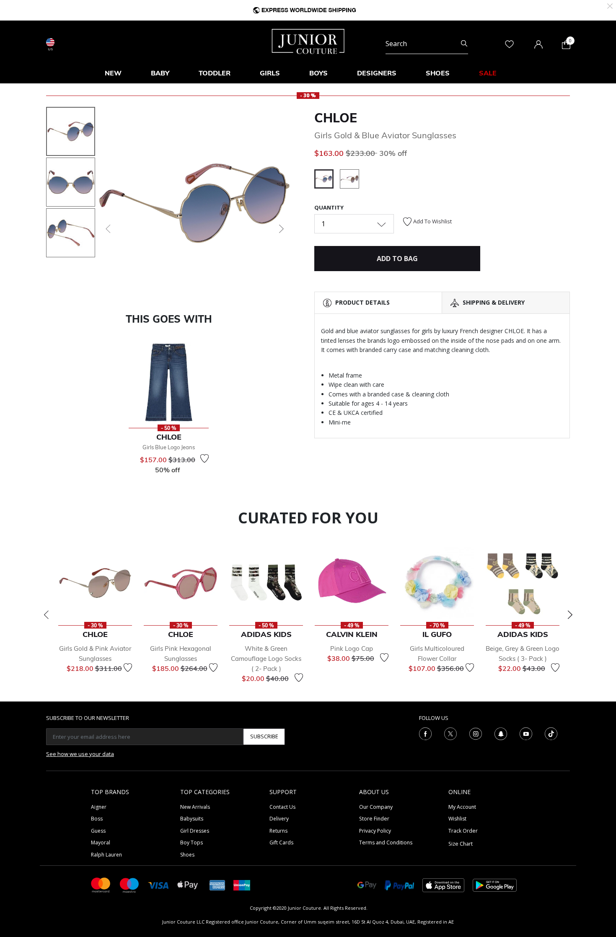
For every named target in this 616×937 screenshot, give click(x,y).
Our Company (376, 806)
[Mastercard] (101, 884)
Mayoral (100, 842)
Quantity (329, 207)
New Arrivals (195, 806)
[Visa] (158, 885)
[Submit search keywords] (464, 43)
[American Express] (217, 884)
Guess (98, 830)
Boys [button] (318, 73)
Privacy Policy (375, 830)
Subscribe (264, 736)
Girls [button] (270, 73)
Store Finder (374, 818)
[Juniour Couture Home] (308, 40)
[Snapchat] (500, 733)
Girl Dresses (194, 830)
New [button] (113, 73)
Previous (46, 614)
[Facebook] (425, 733)
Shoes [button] (438, 73)
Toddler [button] (214, 73)
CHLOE (335, 118)
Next (570, 614)
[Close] (610, 5)
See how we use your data (80, 754)
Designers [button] (376, 73)
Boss (97, 818)
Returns (278, 830)
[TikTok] (551, 733)
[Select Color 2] (349, 180)
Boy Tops (191, 842)
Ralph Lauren (106, 854)
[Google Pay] (366, 884)
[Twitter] (450, 733)
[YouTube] (526, 733)
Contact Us (282, 806)
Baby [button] (160, 73)
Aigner (98, 806)
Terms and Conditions (385, 842)
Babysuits (191, 818)
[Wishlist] (204, 458)
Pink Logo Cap (351, 648)
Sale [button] (488, 73)
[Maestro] (129, 884)
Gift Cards (281, 842)
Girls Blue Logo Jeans (168, 447)
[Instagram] (475, 733)
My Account (462, 806)
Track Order (463, 830)
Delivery (279, 818)
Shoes (187, 854)
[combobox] (427, 43)
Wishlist (457, 818)
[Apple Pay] (187, 884)
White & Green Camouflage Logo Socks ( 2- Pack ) (266, 659)
